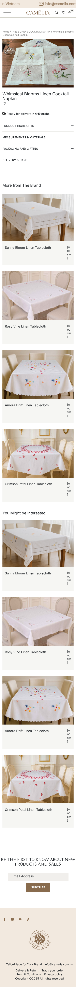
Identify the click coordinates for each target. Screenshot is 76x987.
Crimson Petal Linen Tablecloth (28, 484)
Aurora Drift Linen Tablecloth (27, 405)
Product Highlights (18, 125)
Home (5, 31)
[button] (38, 126)
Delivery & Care (14, 160)
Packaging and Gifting (20, 148)
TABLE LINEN (19, 31)
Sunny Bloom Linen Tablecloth (28, 247)
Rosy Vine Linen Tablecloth (25, 326)
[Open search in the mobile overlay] (57, 12)
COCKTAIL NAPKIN (39, 31)
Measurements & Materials (24, 137)
